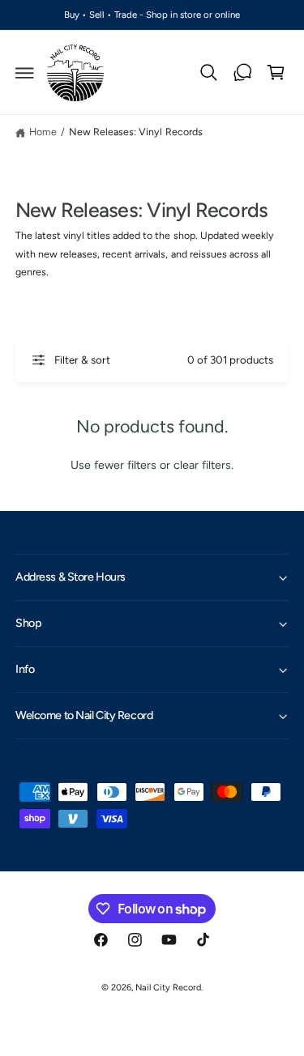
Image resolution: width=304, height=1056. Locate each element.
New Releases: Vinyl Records (135, 132)
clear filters (202, 465)
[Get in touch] (242, 73)
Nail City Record (168, 987)
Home (43, 132)
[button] (25, 73)
